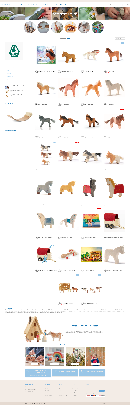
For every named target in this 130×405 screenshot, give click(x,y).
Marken (61, 4)
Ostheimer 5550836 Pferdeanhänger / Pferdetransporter (113, 237)
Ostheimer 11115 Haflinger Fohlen (87, 104)
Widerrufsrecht (75, 390)
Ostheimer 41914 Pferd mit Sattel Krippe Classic (43, 237)
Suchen (104, 403)
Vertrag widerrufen (75, 392)
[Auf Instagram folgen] (27, 394)
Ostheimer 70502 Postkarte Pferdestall (87, 270)
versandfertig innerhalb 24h (109, 1)
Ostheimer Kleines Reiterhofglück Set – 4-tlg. (65, 303)
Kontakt (60, 390)
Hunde (9, 73)
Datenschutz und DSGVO (63, 395)
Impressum (60, 392)
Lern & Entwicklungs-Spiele (36, 4)
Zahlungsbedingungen (76, 393)
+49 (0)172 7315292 (5, 1)
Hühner (9, 74)
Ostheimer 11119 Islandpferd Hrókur (87, 137)
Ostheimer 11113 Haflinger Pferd (41, 104)
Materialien (47, 393)
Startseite (46, 388)
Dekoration (56, 4)
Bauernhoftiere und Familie (11, 67)
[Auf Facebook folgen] (25, 394)
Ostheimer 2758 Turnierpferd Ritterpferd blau (43, 204)
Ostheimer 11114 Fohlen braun (63, 104)
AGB (59, 393)
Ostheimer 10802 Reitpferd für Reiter (87, 71)
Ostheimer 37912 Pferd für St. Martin (110, 204)
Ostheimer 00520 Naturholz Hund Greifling (16, 90)
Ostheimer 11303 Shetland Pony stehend (65, 170)
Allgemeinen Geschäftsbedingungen (97, 393)
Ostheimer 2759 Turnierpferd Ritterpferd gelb (66, 204)
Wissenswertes (68, 4)
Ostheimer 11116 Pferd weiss (109, 104)
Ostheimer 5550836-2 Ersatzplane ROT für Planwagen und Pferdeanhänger (48, 270)
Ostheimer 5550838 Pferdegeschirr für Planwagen (66, 270)
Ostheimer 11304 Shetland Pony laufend (88, 170)
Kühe (8, 79)
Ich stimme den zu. (96, 393)
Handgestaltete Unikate (48, 392)
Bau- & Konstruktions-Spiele (24, 4)
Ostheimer (14, 4)
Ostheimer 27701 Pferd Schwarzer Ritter (88, 204)
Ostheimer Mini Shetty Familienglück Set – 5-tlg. (89, 303)
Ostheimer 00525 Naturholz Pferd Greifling (65, 71)
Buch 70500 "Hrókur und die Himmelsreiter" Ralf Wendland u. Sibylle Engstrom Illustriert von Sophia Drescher (53, 71)
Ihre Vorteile (47, 390)
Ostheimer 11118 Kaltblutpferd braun (64, 137)
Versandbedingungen (76, 388)
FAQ (59, 388)
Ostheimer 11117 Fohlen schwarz (41, 137)
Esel (8, 70)
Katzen (9, 77)
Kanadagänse (10, 76)
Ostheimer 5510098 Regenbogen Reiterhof (88, 237)
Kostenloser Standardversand (63, 1)
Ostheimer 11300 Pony (108, 137)
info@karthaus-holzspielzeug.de (15, 1)
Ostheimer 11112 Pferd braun (109, 71)
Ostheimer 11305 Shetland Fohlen (109, 170)
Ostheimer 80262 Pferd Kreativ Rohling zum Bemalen (113, 270)
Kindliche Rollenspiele (47, 4)
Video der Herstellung (48, 395)
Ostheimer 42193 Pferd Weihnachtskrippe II (65, 237)
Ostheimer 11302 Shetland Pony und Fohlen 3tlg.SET (44, 170)
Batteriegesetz (75, 395)
